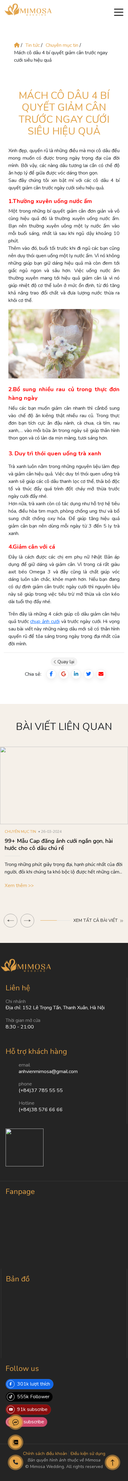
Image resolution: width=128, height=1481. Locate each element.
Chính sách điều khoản (45, 1454)
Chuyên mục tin (63, 45)
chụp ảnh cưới (44, 621)
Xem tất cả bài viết (96, 920)
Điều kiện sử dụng (88, 1454)
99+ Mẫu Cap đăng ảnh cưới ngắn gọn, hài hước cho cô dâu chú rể (59, 844)
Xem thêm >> (19, 885)
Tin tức (32, 45)
